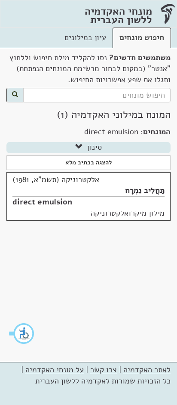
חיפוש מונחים (141, 37)
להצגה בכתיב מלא (88, 162)
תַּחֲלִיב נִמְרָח (145, 190)
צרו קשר (103, 370)
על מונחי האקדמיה (54, 370)
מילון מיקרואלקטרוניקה (128, 213)
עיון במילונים (85, 37)
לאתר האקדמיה (147, 370)
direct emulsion (42, 202)
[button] (22, 333)
